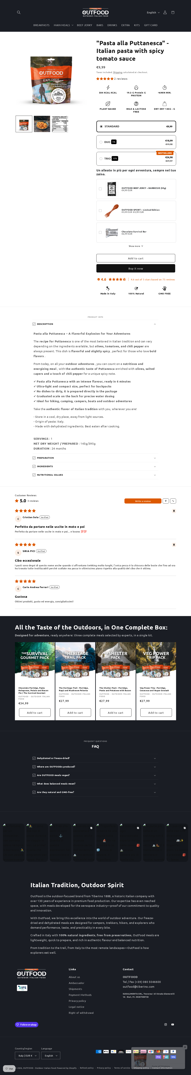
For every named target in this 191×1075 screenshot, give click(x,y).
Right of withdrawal (81, 1012)
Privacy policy (77, 1000)
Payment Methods (80, 994)
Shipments (75, 988)
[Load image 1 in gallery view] (24, 124)
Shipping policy (141, 1068)
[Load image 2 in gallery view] (42, 124)
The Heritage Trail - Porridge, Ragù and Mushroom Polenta (73, 689)
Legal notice (76, 1006)
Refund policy (87, 1068)
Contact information (162, 1068)
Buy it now (135, 268)
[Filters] (166, 501)
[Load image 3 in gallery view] (60, 124)
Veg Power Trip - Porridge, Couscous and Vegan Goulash (154, 689)
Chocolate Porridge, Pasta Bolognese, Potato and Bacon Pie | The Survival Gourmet (33, 690)
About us (74, 976)
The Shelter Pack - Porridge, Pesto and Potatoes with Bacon (115, 689)
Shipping (117, 72)
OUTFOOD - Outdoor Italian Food (39, 1068)
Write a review (143, 500)
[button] (19, 12)
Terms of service (122, 1068)
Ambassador (76, 982)
